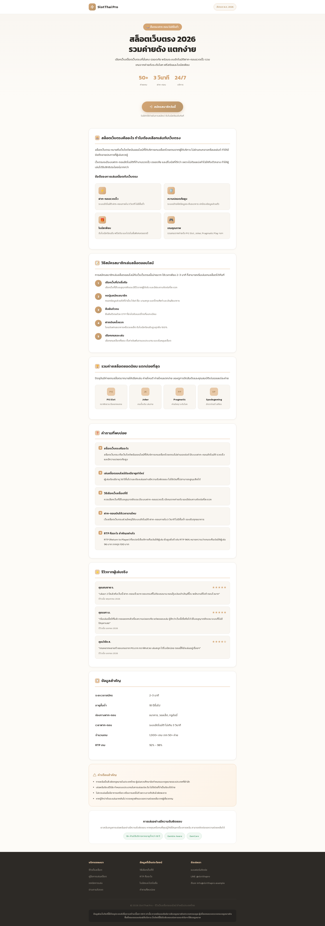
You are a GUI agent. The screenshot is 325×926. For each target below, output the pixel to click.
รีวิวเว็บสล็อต (95, 870)
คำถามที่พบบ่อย (147, 889)
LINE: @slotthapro (200, 876)
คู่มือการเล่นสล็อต (98, 876)
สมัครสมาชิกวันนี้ (165, 107)
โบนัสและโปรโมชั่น (148, 883)
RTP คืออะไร (146, 876)
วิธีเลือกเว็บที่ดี (147, 870)
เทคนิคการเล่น (95, 883)
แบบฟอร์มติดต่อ (199, 870)
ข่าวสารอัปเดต (96, 889)
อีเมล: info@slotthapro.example (208, 883)
